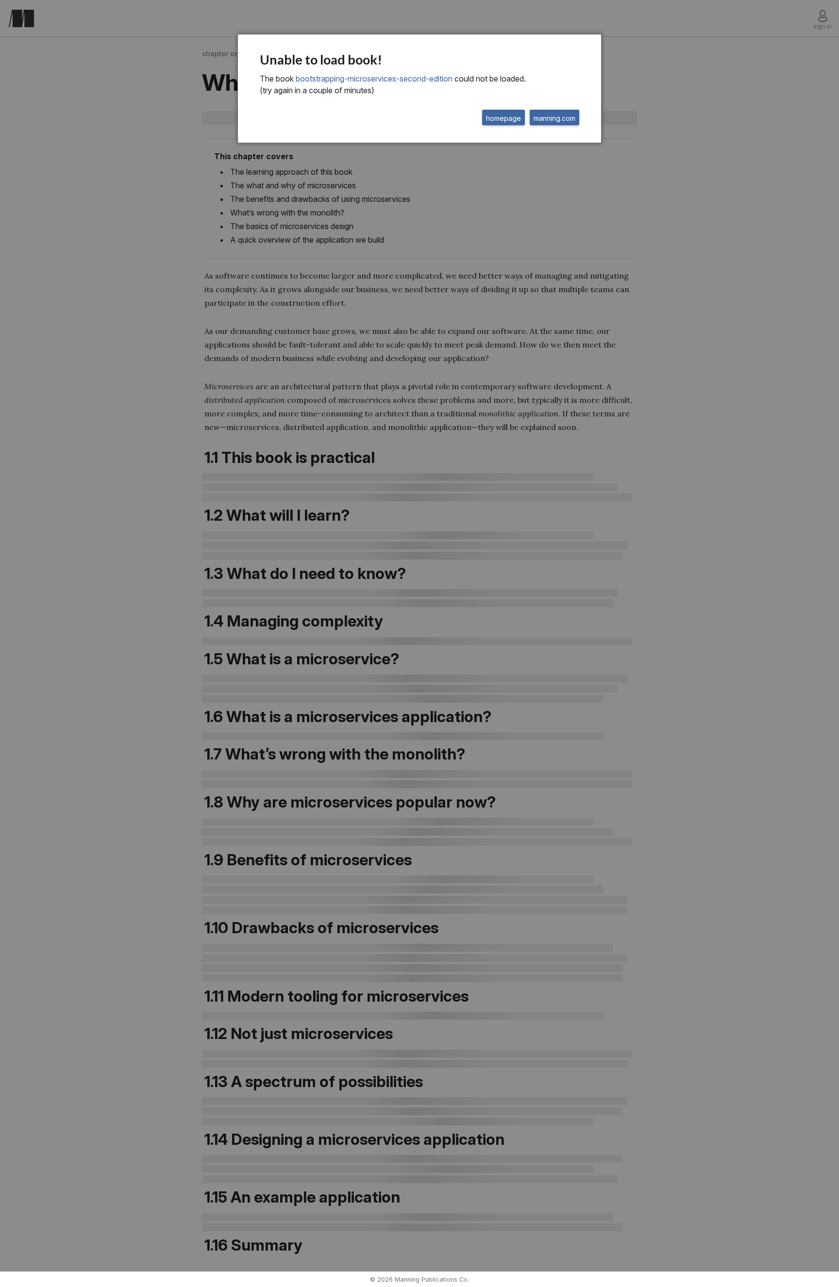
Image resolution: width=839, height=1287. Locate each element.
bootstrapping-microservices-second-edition (374, 78)
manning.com (554, 118)
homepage (503, 118)
